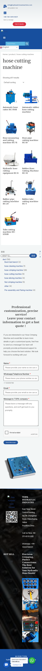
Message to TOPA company (16, 399)
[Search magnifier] (27, 44)
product (12, 54)
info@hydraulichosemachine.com (20, 5)
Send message (11, 442)
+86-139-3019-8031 (11, 17)
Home (5, 54)
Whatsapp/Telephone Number (17, 374)
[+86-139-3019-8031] (5, 12)
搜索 (3, 252)
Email (7, 388)
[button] (4, 37)
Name (7, 363)
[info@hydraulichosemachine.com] (5, 6)
